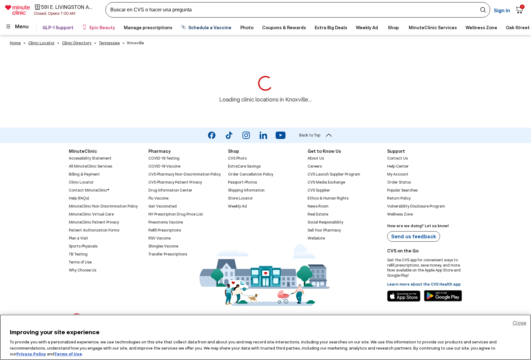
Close (519, 322)
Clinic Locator (41, 42)
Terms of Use (68, 353)
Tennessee (109, 42)
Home (15, 42)
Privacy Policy (31, 353)
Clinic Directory (77, 42)
